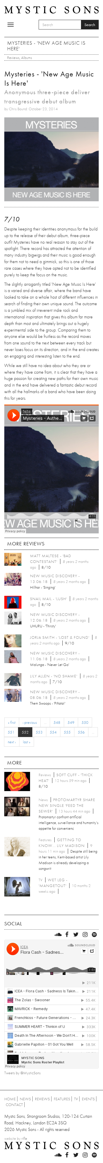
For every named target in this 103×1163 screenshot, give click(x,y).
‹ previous (30, 722)
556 (81, 732)
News (25, 1098)
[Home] (51, 9)
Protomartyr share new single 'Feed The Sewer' (67, 805)
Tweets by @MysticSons (22, 1072)
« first (11, 722)
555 (67, 732)
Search (89, 24)
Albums (26, 57)
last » (26, 741)
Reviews (13, 57)
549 (71, 722)
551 (11, 732)
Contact (14, 1104)
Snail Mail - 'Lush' (48, 598)
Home (10, 1098)
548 (57, 722)
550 (85, 722)
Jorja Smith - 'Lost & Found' (59, 637)
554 (53, 732)
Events (88, 1098)
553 (39, 732)
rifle (24, 1138)
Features (62, 1098)
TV (76, 1098)
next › (12, 741)
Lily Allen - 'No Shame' (53, 676)
